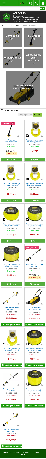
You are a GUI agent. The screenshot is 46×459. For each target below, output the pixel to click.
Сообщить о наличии (13, 324)
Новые (37, 115)
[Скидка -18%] (11, 129)
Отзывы (23, 455)
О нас (37, 452)
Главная (5, 452)
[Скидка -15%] (35, 254)
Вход (42, 8)
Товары (16, 452)
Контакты (27, 452)
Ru (23, 3)
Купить (12, 160)
